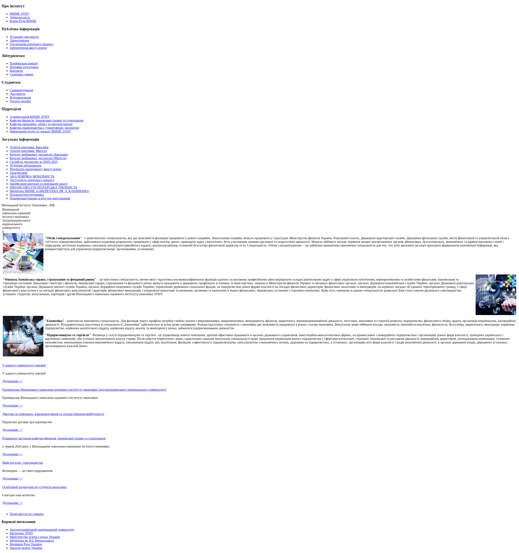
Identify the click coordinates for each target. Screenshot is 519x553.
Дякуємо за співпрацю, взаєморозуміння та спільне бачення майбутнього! (53, 414)
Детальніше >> (12, 381)
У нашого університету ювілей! (24, 365)
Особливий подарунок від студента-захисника (34, 487)
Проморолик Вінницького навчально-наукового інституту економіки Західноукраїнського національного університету (84, 389)
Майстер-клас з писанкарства (22, 462)
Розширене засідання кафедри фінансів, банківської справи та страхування (53, 438)
